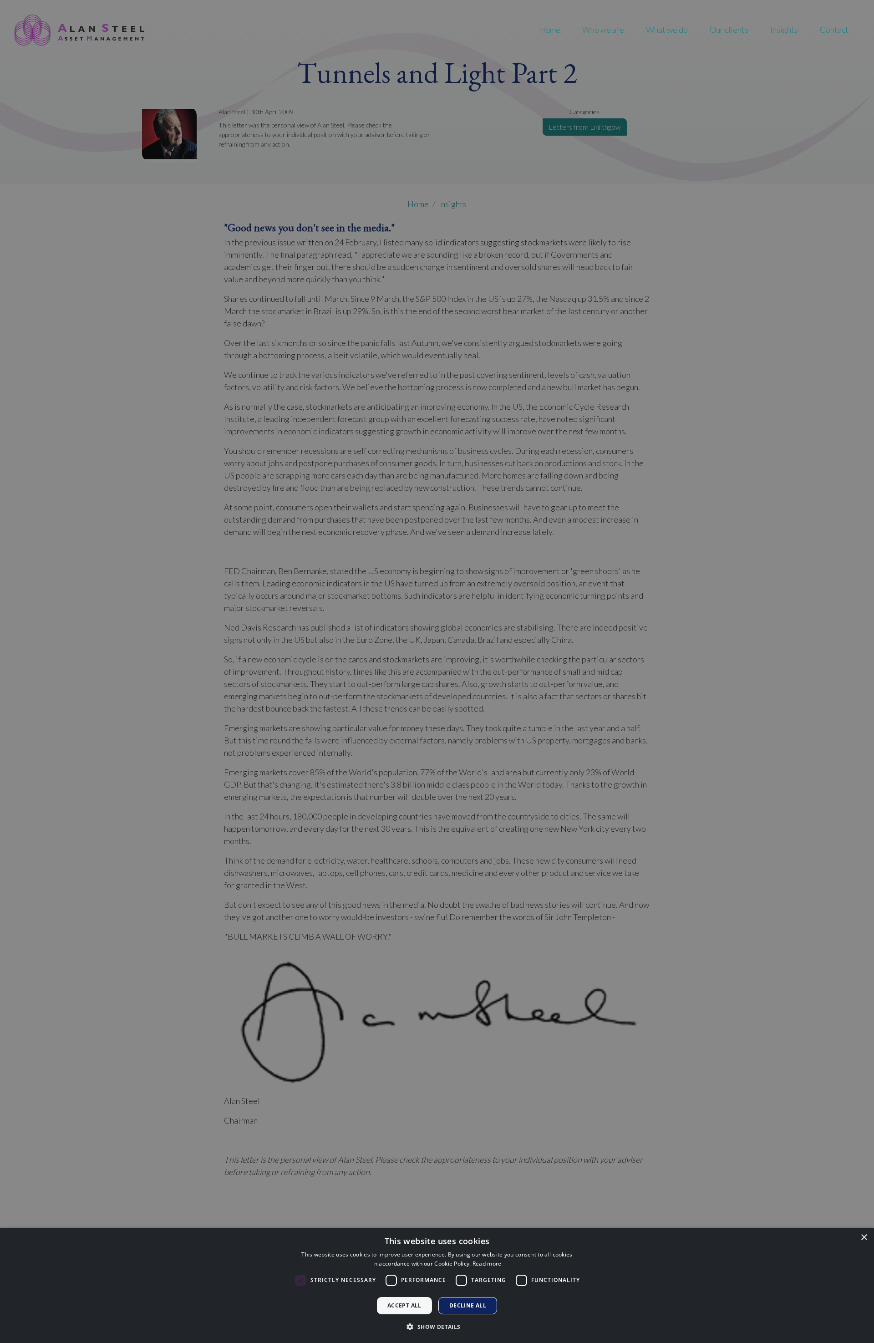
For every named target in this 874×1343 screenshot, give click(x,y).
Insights (784, 30)
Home (549, 30)
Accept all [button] (404, 1305)
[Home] (79, 30)
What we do (667, 30)
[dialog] (437, 1285)
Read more (487, 1263)
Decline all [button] (467, 1305)
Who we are (603, 30)
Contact (834, 30)
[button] (436, 1326)
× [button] (863, 1237)
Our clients (729, 30)
